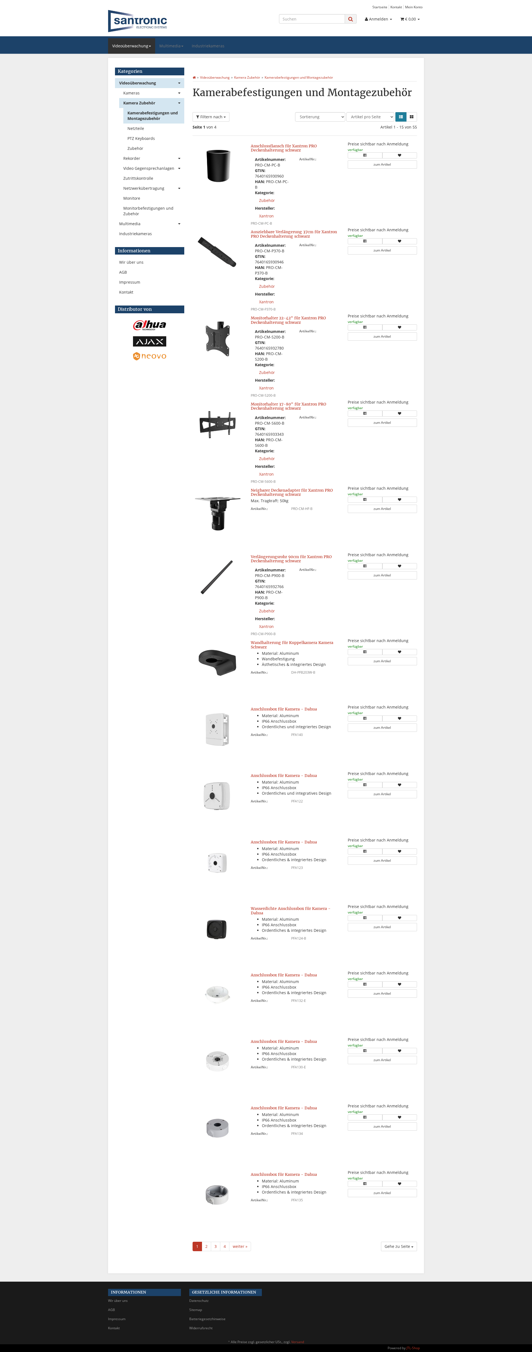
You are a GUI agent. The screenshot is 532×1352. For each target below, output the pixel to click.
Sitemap (195, 1309)
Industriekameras (208, 45)
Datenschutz (199, 1300)
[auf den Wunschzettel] (399, 155)
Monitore (131, 198)
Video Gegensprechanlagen (148, 168)
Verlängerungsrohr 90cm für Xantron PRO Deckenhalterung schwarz (291, 558)
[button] (400, 117)
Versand (297, 1342)
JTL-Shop (413, 1348)
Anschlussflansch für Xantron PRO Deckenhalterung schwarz (284, 148)
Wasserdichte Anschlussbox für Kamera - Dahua (291, 910)
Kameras (131, 93)
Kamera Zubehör (139, 103)
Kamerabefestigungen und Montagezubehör (152, 115)
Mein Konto (414, 7)
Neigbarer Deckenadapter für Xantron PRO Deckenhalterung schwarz (292, 492)
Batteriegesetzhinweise (207, 1319)
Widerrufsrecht (201, 1328)
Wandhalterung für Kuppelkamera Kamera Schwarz (292, 644)
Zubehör (267, 200)
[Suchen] (350, 19)
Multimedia (170, 45)
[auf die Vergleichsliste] (365, 155)
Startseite (379, 7)
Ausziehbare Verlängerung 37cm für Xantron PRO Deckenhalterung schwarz (294, 233)
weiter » (240, 1246)
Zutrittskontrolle (138, 178)
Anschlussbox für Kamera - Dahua (284, 709)
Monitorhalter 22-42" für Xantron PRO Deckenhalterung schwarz (288, 320)
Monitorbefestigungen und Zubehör (148, 211)
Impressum (129, 282)
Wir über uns (131, 262)
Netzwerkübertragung (143, 188)
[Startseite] (194, 77)
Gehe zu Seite (398, 1246)
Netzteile (135, 128)
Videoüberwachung (130, 45)
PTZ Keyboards (141, 138)
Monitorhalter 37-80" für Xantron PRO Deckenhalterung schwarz (288, 406)
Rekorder (131, 158)
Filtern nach (211, 116)
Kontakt (396, 7)
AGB (123, 272)
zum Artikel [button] (382, 164)
